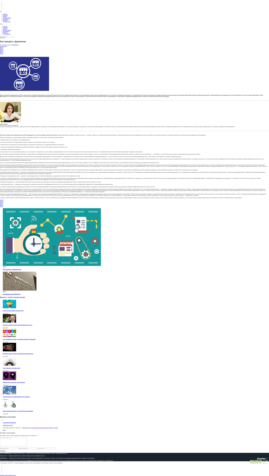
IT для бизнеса (6, 21)
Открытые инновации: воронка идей (13, 310)
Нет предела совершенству (12, 269)
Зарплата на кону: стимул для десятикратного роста (17, 325)
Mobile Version (12, 475)
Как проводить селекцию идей (11, 368)
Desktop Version (4, 475)
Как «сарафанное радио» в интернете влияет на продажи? (19, 339)
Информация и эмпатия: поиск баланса (14, 382)
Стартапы (5, 15)
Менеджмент (6, 19)
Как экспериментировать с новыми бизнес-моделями (18, 411)
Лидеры (5, 16)
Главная (5, 14)
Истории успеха (7, 17)
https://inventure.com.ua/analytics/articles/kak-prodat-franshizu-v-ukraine (40, 427)
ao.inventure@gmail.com (9, 422)
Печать (2, 46)
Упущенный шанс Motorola (11, 294)
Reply (4, 430)
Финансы (5, 20)
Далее (4, 291)
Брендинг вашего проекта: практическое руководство (18, 353)
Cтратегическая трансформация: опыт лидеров (16, 396)
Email (5, 46)
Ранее (4, 266)
